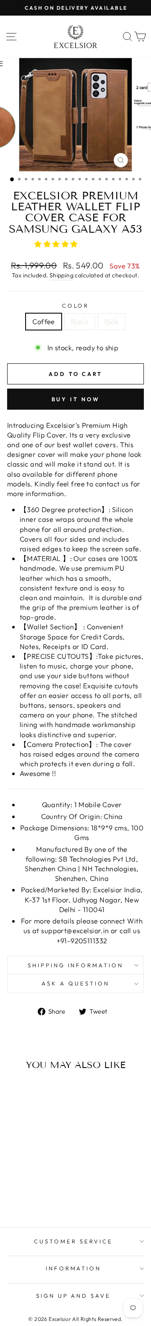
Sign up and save (73, 1295)
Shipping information (76, 965)
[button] (57, 243)
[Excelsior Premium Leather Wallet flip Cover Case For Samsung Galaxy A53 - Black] (33, 1188)
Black (80, 321)
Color (75, 305)
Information (74, 1268)
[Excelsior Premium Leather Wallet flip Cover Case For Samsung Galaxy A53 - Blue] (42, 1188)
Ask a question (75, 983)
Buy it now (76, 399)
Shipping (61, 275)
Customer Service (73, 1241)
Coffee (43, 321)
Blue (111, 321)
